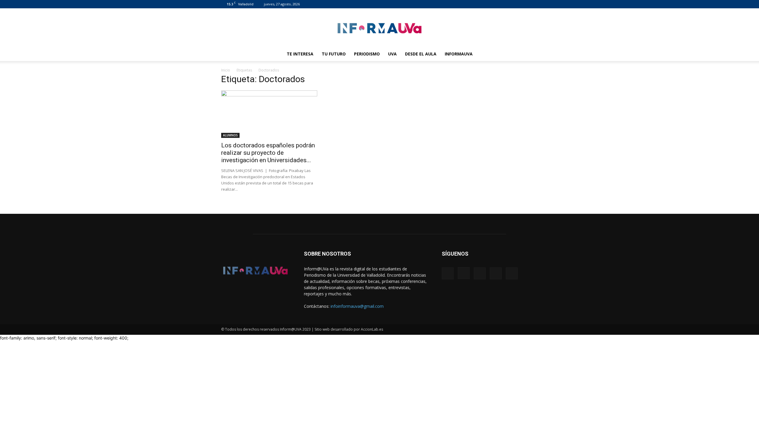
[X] (523, 4)
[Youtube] (533, 4)
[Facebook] (494, 4)
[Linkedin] (513, 4)
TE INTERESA (300, 54)
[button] (531, 54)
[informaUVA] (379, 28)
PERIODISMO (367, 54)
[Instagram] (504, 4)
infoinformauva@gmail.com (357, 306)
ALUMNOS (230, 135)
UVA (392, 54)
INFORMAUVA (459, 54)
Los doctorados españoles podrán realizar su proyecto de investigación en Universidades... (268, 153)
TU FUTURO (334, 54)
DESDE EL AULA (420, 54)
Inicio (225, 70)
